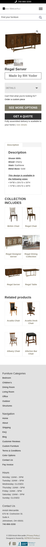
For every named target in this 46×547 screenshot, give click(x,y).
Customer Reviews (11, 441)
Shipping (6, 427)
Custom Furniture (10, 446)
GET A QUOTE (23, 116)
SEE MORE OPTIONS (23, 107)
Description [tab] (13, 145)
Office (5, 396)
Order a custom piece (15, 99)
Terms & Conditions (11, 450)
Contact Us (7, 460)
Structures (7, 406)
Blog (4, 437)
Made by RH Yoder (23, 76)
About (5, 423)
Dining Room (8, 387)
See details (22, 125)
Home (5, 418)
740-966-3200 (24, 1)
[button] (37, 31)
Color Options (8, 455)
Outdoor (6, 401)
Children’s (7, 382)
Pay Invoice (7, 464)
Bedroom (6, 378)
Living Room (8, 392)
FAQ (4, 432)
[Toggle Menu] (41, 9)
